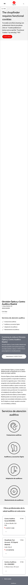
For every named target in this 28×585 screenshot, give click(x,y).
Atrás (4, 8)
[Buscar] (23, 3)
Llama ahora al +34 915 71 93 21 (14, 356)
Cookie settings (7, 36)
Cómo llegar (4, 311)
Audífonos (13, 583)
